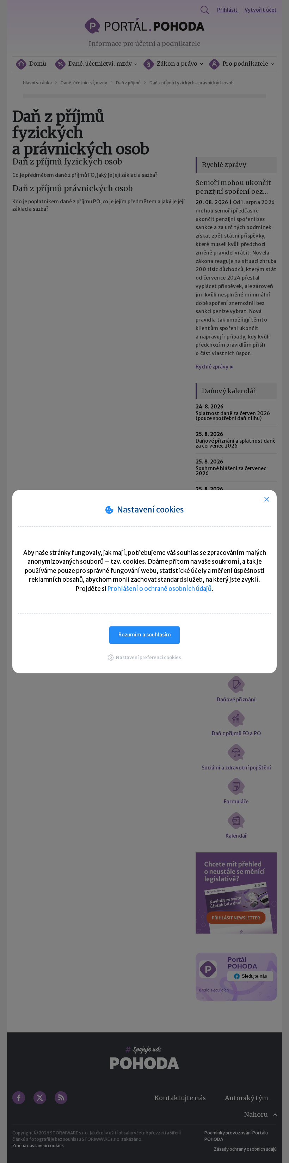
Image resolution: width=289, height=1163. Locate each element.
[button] (144, 657)
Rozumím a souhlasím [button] (144, 634)
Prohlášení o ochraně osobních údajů (159, 589)
